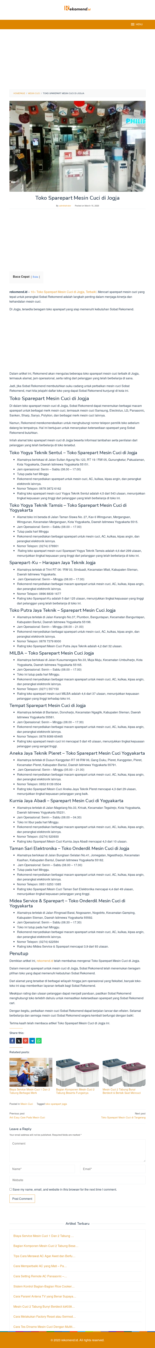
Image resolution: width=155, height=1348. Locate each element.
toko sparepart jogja (56, 1104)
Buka (35, 276)
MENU (139, 24)
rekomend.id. (70, 1340)
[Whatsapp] (39, 1041)
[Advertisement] (77, 59)
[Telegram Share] (32, 1041)
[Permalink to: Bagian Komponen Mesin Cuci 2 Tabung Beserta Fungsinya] (77, 1072)
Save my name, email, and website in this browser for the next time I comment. (65, 1189)
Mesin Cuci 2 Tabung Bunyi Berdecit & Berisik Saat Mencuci (122, 1091)
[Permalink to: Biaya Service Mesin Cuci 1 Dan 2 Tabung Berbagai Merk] (30, 1072)
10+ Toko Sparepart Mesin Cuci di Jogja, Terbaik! (63, 292)
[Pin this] (25, 1041)
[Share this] (12, 1041)
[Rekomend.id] (77, 7)
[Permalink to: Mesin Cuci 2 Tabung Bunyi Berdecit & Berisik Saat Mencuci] (124, 1072)
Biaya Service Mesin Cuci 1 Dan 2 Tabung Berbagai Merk (29, 1091)
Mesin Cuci (27, 1104)
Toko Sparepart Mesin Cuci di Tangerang (123, 1115)
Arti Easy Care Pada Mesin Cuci (27, 1115)
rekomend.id (45, 960)
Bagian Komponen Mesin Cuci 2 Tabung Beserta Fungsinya (75, 1091)
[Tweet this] (19, 1041)
